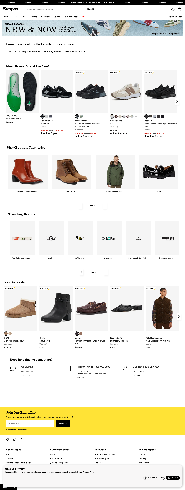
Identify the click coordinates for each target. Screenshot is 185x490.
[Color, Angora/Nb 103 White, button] (132, 116)
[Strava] (21, 439)
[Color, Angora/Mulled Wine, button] (128, 116)
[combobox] (53, 9)
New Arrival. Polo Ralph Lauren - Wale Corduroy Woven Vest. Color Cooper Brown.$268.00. (162, 317)
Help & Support (175, 17)
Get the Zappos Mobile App (18, 463)
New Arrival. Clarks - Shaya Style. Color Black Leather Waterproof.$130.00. (56, 317)
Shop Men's (174, 33)
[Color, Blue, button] (47, 116)
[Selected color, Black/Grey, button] (77, 116)
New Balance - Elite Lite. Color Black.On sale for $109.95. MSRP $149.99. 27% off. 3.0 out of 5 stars (57, 102)
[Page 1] (91, 205)
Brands (142, 454)
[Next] (177, 101)
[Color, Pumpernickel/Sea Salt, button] (116, 116)
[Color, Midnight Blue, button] (81, 334)
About (9, 454)
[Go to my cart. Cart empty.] (179, 9)
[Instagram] (7, 439)
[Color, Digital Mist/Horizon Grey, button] (124, 116)
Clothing (143, 458)
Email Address (15, 423)
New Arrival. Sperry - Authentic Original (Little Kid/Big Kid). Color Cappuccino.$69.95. (91, 317)
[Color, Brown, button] (151, 116)
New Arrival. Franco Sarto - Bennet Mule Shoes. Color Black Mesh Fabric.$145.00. (127, 317)
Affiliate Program (102, 458)
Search (91, 9)
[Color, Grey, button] (51, 116)
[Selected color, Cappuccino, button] (77, 334)
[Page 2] (94, 205)
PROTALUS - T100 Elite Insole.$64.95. (22, 97)
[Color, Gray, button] (155, 116)
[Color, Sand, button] (10, 334)
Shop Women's (159, 33)
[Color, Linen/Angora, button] (120, 116)
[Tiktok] (14, 439)
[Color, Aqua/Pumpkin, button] (81, 116)
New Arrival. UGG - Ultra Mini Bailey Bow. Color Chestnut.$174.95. (20, 317)
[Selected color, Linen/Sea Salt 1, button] (112, 116)
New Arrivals (144, 463)
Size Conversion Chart (105, 454)
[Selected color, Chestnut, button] (6, 334)
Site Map (99, 463)
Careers (9, 458)
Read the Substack (105, 2)
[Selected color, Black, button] (43, 116)
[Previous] (80, 205)
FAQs (52, 454)
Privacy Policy (89, 472)
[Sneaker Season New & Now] (92, 28)
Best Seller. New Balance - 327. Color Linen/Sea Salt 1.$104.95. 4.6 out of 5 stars (126, 102)
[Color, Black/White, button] (163, 116)
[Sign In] (173, 9)
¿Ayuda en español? (59, 463)
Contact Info (56, 458)
